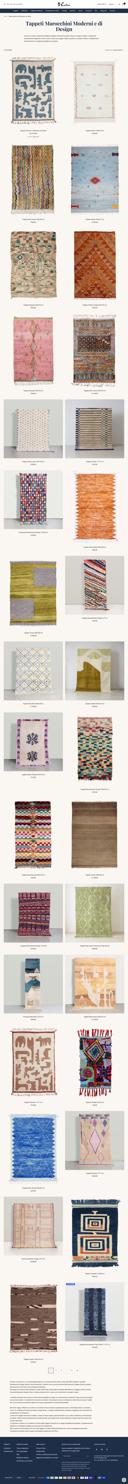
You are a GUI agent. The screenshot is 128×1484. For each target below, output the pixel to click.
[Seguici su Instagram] (101, 1449)
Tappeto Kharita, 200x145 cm (33, 1359)
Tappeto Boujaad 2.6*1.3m (95, 1173)
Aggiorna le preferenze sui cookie (47, 1458)
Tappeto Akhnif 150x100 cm (94, 131)
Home (5, 16)
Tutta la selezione (22, 1448)
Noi (96, 11)
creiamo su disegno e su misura (47, 41)
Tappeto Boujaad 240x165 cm (33, 305)
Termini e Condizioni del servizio (46, 1454)
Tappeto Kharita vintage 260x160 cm (94, 305)
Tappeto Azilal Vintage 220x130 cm (33, 774)
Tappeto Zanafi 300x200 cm (33, 633)
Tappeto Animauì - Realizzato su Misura (33, 131)
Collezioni (24, 11)
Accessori (89, 11)
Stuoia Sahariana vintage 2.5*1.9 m (33, 1259)
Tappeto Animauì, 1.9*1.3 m (33, 1102)
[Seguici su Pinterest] (107, 1449)
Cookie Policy (40, 1451)
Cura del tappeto (22, 1451)
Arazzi (80, 11)
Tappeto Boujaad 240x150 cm (33, 391)
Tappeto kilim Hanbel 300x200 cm (94, 547)
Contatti (112, 11)
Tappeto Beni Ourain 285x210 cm (95, 1017)
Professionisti (8, 1451)
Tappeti (15, 11)
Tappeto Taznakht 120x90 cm (95, 1274)
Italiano (111, 4)
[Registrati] (87, 1456)
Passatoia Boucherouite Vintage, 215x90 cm (33, 532)
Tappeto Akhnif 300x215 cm (94, 219)
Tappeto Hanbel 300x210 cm (94, 704)
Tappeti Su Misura (37, 11)
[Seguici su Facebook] (96, 1449)
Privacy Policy (40, 1448)
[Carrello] (123, 4)
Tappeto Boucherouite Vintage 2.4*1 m (94, 618)
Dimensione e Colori (52, 11)
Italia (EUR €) (102, 4)
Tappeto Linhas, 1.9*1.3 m (94, 461)
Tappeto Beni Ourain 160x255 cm (33, 219)
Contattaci (7, 1448)
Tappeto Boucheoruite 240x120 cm (33, 875)
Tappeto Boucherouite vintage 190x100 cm (94, 789)
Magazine (103, 11)
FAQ (18, 1454)
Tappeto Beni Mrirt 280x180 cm (33, 704)
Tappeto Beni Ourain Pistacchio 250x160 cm (94, 946)
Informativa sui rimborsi (24, 1461)
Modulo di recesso (23, 1458)
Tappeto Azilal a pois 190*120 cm (33, 461)
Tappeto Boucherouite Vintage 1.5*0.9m (33, 946)
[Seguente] (77, 1370)
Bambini (72, 11)
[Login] (119, 4)
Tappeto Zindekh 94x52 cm (95, 1102)
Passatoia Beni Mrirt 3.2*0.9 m (33, 1017)
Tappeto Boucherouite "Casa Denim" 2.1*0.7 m (94, 1344)
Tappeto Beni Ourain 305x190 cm (95, 391)
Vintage (64, 11)
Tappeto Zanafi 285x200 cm (94, 875)
